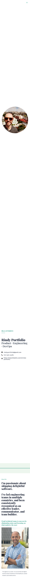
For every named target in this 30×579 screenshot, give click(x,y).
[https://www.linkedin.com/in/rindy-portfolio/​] (15, 358)
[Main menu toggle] (27, 2)
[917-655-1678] (7, 355)
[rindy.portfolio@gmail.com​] (11, 352)
